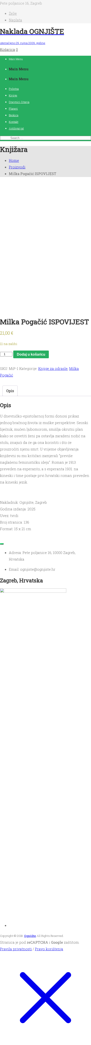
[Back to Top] (2, 544)
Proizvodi (17, 167)
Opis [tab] (10, 390)
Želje (13, 13)
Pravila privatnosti (16, 949)
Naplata (15, 20)
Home (14, 160)
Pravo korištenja (49, 949)
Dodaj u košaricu (31, 354)
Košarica (7, 49)
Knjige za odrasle (53, 368)
